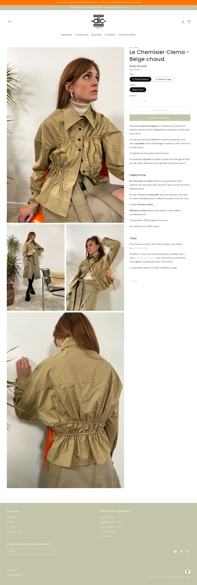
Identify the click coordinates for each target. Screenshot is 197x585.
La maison (11, 527)
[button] (10, 22)
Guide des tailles (108, 517)
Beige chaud (137, 89)
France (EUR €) (15, 575)
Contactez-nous (14, 531)
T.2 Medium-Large (163, 79)
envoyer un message (145, 258)
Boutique (10, 522)
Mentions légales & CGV (111, 527)
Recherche (105, 536)
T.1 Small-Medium (140, 79)
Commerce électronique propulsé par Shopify (175, 577)
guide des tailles (140, 248)
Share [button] (135, 281)
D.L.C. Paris (156, 577)
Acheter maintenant (160, 118)
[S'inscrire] (52, 551)
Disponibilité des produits (112, 522)
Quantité (133, 96)
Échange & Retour (108, 531)
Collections (11, 517)
